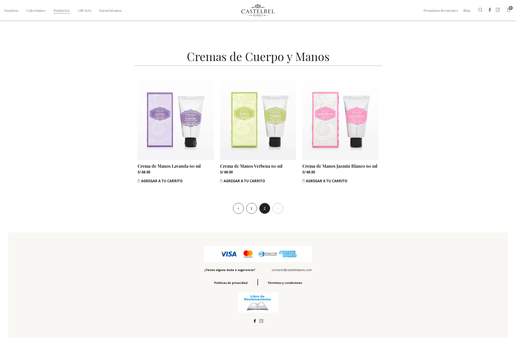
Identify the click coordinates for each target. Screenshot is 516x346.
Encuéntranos (110, 10)
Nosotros (11, 10)
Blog (466, 10)
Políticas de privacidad (231, 283)
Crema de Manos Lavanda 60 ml (169, 166)
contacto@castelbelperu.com (292, 270)
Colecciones (35, 10)
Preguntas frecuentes (441, 10)
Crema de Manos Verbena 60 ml (251, 166)
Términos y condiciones (285, 283)
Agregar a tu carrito (161, 181)
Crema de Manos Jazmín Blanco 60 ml (339, 166)
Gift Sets (84, 10)
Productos (61, 10)
